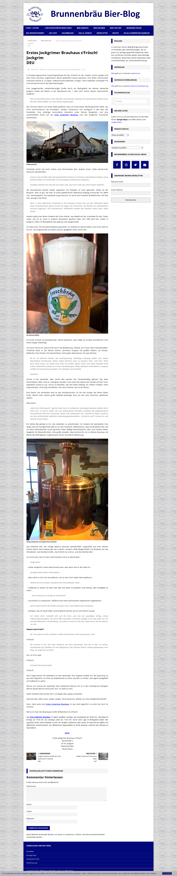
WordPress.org (31, 863)
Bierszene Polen (133, 28)
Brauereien (55, 69)
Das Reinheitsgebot (35, 33)
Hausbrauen (68, 33)
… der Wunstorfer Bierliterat (58, 28)
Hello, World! (85, 33)
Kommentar (31, 786)
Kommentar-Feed (32, 859)
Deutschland (64, 69)
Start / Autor (32, 28)
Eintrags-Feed (31, 855)
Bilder (67, 733)
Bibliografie (82, 28)
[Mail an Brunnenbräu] (145, 165)
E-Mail (29, 811)
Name (28, 804)
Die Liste (53, 33)
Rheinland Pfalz (74, 69)
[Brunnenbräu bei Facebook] (117, 165)
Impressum (135, 73)
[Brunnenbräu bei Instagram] (126, 165)
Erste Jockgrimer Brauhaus (66, 115)
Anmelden (30, 851)
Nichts (115, 33)
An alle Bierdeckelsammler (137, 33)
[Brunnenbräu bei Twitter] (135, 165)
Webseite (30, 818)
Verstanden (167, 873)
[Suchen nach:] (131, 101)
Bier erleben (99, 28)
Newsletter (102, 33)
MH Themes (69, 871)
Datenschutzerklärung (139, 86)
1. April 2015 (34, 69)
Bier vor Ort (115, 28)
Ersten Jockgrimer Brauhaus (57, 704)
